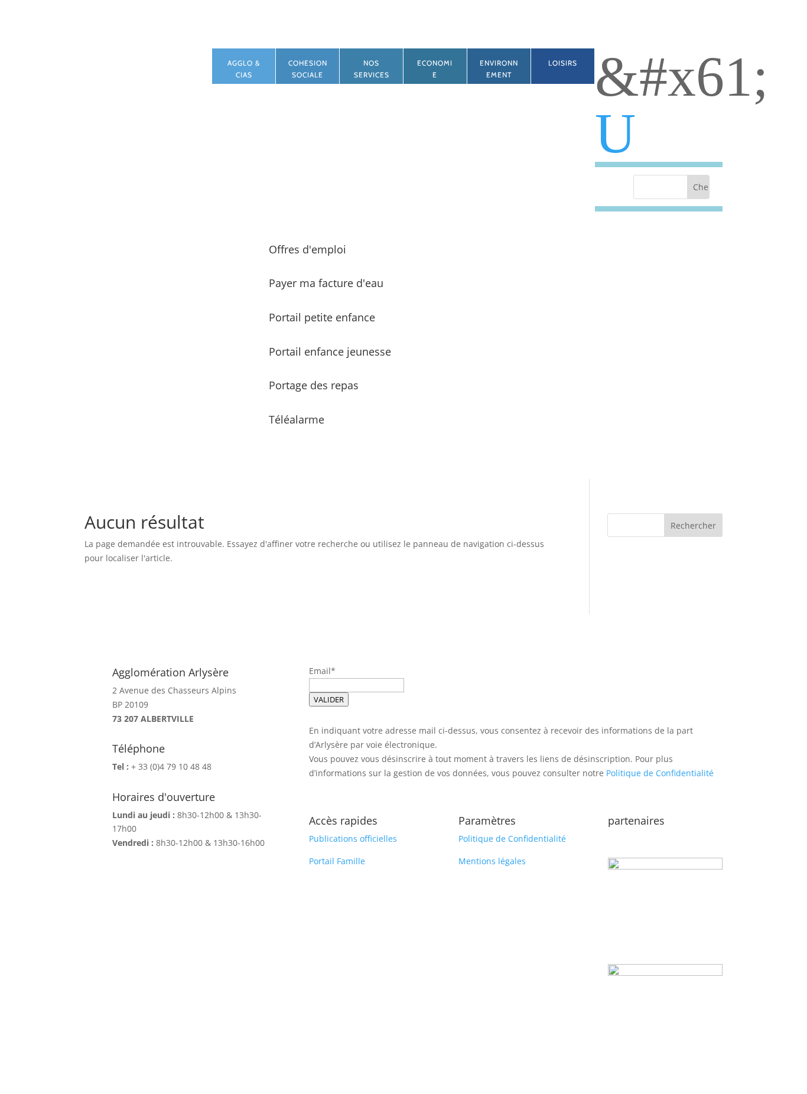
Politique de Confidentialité (660, 773)
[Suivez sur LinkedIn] (148, 57)
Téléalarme (296, 419)
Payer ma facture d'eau (326, 283)
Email (320, 670)
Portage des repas (314, 385)
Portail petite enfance (322, 317)
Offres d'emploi (307, 249)
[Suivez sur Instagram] (171, 57)
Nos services (371, 68)
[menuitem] (659, 133)
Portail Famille (337, 861)
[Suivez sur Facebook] (124, 57)
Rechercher (693, 525)
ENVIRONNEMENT (499, 68)
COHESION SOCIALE (307, 68)
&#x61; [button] (682, 76)
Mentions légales (492, 861)
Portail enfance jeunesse (330, 351)
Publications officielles (353, 838)
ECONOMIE (435, 68)
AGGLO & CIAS (243, 68)
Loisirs (562, 62)
